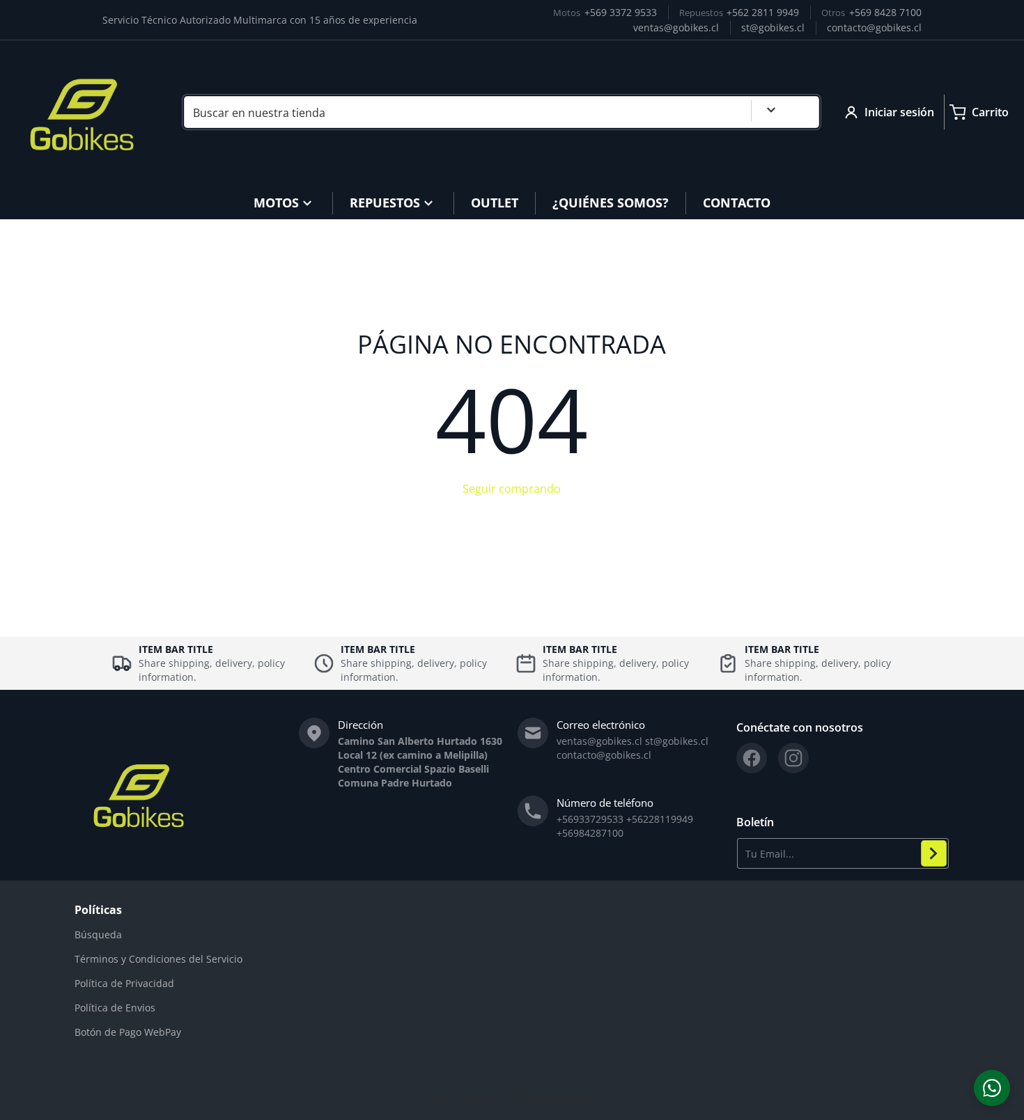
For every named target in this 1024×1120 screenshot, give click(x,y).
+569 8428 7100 (885, 12)
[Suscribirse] (934, 853)
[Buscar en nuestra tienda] (803, 112)
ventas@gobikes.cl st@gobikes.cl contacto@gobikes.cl (632, 748)
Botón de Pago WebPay (128, 1032)
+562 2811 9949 (763, 12)
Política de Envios (115, 1007)
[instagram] (793, 758)
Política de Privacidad (124, 983)
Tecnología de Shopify (551, 1099)
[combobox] (501, 112)
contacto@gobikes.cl (874, 27)
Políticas (98, 910)
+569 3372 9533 (620, 12)
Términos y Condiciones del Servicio (158, 958)
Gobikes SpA (485, 1099)
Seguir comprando (512, 488)
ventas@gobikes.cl (676, 27)
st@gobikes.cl (773, 27)
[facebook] (751, 758)
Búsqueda (98, 934)
